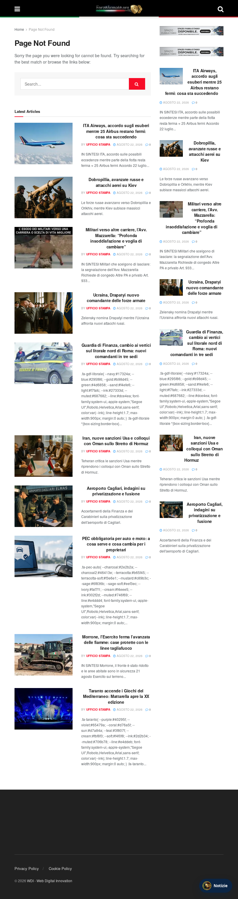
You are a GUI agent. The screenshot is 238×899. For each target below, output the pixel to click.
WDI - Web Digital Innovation (49, 880)
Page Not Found (42, 29)
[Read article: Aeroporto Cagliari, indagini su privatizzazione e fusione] (44, 506)
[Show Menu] (17, 8)
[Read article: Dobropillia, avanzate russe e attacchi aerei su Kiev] (44, 197)
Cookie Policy (60, 868)
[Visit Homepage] (119, 9)
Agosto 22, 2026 (129, 144)
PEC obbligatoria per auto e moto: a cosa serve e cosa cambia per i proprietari (116, 544)
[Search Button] (220, 8)
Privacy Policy (27, 868)
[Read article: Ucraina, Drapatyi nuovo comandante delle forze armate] (44, 313)
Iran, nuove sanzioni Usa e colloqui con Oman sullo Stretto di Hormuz (115, 441)
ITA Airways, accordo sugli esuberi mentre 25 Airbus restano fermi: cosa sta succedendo (116, 131)
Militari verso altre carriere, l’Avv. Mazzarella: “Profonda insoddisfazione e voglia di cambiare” (116, 238)
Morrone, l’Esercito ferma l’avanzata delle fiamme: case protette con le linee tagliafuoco (116, 642)
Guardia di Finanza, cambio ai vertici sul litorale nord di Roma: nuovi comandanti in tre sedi (116, 350)
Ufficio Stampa (98, 144)
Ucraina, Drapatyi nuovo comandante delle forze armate (116, 298)
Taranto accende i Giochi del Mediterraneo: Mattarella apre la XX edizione (116, 696)
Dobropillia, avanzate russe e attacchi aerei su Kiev (116, 182)
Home (19, 29)
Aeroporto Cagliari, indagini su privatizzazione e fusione (116, 491)
